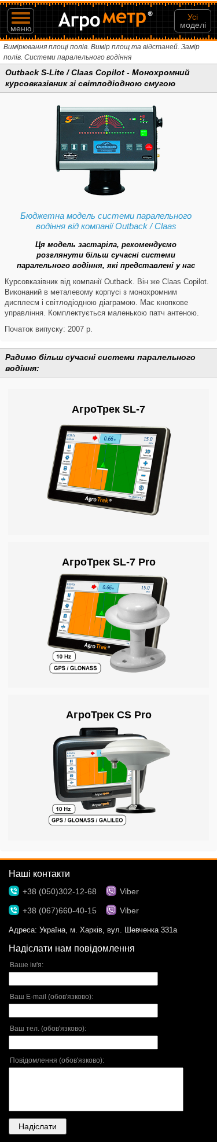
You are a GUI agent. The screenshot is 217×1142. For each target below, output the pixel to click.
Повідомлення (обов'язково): (57, 1060)
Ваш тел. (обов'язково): (48, 1029)
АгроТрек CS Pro (109, 715)
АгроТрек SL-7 (108, 409)
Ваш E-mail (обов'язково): (51, 997)
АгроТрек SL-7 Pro (109, 562)
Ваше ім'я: (26, 965)
